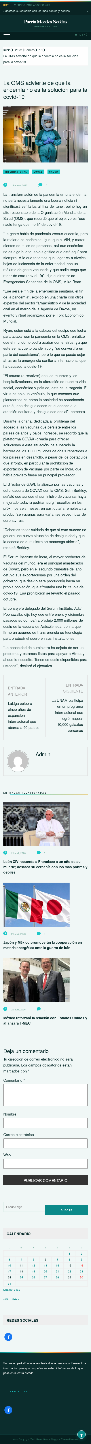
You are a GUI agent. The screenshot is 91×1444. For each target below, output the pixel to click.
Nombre (9, 1114)
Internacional (16, 171)
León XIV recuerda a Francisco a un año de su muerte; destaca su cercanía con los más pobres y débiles (45, 867)
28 (57, 1277)
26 (33, 1277)
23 (81, 1271)
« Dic (6, 1299)
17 (9, 1271)
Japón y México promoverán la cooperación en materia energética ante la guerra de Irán (42, 945)
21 (57, 1271)
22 (69, 1271)
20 (45, 1271)
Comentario (14, 1080)
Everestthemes (69, 1439)
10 (9, 1265)
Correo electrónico (18, 1134)
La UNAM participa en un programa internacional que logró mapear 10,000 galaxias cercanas (67, 715)
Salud (53, 171)
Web (7, 1154)
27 (45, 1277)
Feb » (15, 1299)
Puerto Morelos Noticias (45, 21)
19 (33, 1271)
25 (21, 1277)
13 (45, 1265)
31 (9, 1283)
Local (38, 171)
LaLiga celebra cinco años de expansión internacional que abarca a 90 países (24, 715)
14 (57, 1265)
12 (33, 1265)
